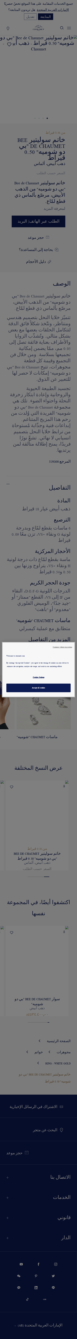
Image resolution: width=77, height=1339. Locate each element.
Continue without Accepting (62, 646)
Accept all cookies (38, 688)
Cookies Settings (38, 677)
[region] (38, 669)
